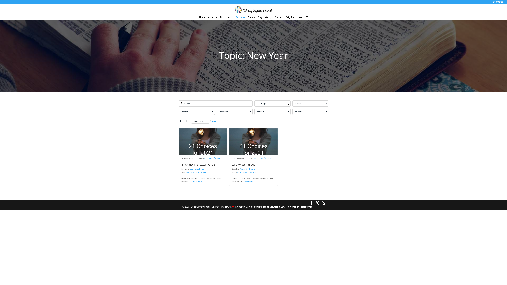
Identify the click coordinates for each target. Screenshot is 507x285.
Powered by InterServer (299, 206)
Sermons (240, 17)
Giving (268, 17)
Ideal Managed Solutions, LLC (269, 206)
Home (202, 17)
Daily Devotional (294, 17)
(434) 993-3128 (497, 2)
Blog (260, 17)
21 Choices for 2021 (212, 158)
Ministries (225, 17)
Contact (278, 17)
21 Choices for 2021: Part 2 (198, 164)
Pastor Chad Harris (196, 169)
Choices (194, 172)
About (211, 17)
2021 (188, 172)
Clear (214, 121)
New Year (202, 172)
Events (251, 17)
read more (197, 181)
